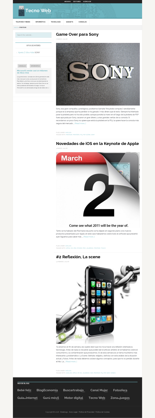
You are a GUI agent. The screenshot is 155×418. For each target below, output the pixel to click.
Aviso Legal (73, 412)
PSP (84, 134)
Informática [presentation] (35, 66)
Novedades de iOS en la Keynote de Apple (97, 143)
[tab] (21, 66)
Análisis (68, 132)
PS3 (81, 134)
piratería (76, 134)
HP (78, 373)
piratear (69, 134)
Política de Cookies (103, 412)
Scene (88, 134)
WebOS (113, 373)
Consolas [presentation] (22, 66)
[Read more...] (80, 123)
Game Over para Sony (77, 34)
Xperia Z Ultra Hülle (26, 52)
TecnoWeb (37, 10)
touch (103, 248)
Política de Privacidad (86, 412)
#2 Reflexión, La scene (78, 256)
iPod (84, 248)
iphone (79, 248)
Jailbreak (89, 248)
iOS (72, 248)
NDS (91, 373)
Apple (68, 248)
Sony (93, 134)
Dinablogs (64, 412)
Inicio (16, 27)
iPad (75, 248)
